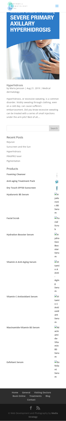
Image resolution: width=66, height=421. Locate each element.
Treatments (35, 396)
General (26, 392)
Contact (31, 399)
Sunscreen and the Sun (19, 146)
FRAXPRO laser (14, 156)
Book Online (19, 396)
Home (15, 392)
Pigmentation (13, 160)
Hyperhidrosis (15, 85)
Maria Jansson (17, 88)
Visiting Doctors (42, 392)
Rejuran (11, 141)
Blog (48, 396)
